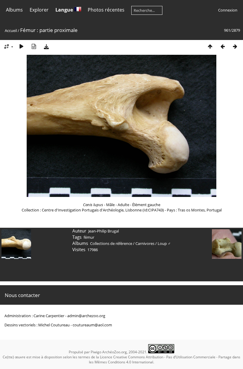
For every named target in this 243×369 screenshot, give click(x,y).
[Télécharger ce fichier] (46, 46)
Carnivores (144, 243)
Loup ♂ (164, 243)
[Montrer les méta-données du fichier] (34, 46)
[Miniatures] (210, 46)
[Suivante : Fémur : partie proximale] (235, 46)
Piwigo (96, 351)
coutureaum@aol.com (92, 325)
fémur (89, 237)
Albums (14, 10)
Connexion (227, 10)
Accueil (11, 30)
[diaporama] (21, 46)
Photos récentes (106, 10)
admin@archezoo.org (86, 315)
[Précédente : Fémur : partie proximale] (222, 46)
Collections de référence (111, 243)
